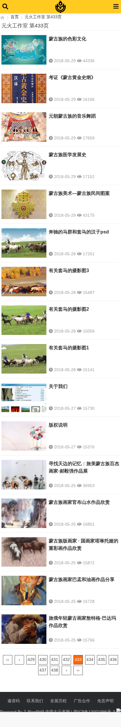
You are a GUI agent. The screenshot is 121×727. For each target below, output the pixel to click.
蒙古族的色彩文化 (67, 38)
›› (78, 670)
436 (113, 659)
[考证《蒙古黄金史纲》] (23, 90)
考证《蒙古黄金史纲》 (72, 77)
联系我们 (35, 700)
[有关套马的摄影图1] (23, 360)
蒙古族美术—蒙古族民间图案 (79, 193)
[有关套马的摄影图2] (23, 321)
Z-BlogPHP (33, 711)
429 (31, 659)
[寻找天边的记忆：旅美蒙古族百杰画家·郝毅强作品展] (23, 476)
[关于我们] (23, 399)
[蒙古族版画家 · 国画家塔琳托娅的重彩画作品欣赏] (23, 553)
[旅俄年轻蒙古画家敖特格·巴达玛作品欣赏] (23, 630)
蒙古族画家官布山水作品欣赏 (79, 502)
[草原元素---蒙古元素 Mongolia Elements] (2, 17)
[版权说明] (23, 437)
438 (54, 670)
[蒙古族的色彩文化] (23, 51)
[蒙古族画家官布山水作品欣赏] (23, 515)
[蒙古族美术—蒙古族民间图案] (23, 206)
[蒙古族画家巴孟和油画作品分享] (23, 592)
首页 (15, 16)
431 (54, 659)
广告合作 (82, 700)
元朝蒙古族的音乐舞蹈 (72, 116)
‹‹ (7, 659)
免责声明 (105, 700)
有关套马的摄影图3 (69, 270)
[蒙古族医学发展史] (23, 167)
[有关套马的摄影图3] (23, 283)
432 (66, 659)
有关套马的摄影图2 (69, 309)
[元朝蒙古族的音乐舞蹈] (23, 128)
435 (101, 659)
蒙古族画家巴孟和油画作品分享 (82, 579)
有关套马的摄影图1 (69, 347)
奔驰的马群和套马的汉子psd (79, 231)
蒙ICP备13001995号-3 (94, 711)
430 (42, 659)
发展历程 (58, 700)
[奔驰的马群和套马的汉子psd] (23, 244)
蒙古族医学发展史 (67, 154)
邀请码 (13, 700)
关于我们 (58, 386)
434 (89, 659)
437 (42, 670)
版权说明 (58, 424)
